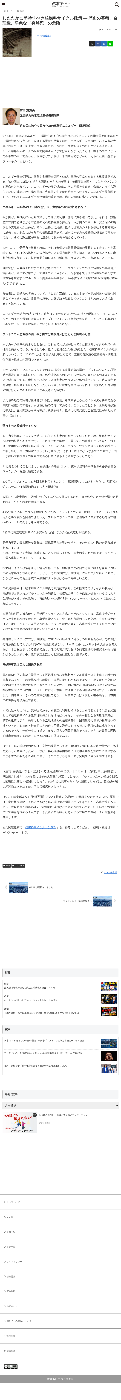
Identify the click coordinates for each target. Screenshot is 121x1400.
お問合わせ (12, 1306)
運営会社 (10, 1336)
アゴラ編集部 (42, 36)
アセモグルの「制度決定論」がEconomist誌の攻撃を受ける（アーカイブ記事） (43, 1053)
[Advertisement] (60, 81)
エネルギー (19, 865)
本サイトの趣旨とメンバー (20, 1321)
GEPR (10, 1217)
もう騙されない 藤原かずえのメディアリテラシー (64, 1115)
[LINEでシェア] (110, 43)
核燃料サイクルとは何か (40, 827)
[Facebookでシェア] (98, 43)
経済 (8, 865)
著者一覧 (11, 1231)
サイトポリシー (14, 1261)
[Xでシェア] (92, 43)
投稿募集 (11, 1276)
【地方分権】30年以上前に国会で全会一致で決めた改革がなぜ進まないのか (42, 1013)
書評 (7, 1029)
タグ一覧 (11, 1246)
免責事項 (11, 1351)
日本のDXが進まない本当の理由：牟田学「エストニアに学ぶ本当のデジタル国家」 (45, 1040)
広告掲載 (11, 1291)
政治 (6, 1009)
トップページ (13, 1202)
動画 (7, 972)
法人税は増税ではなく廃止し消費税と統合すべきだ (29, 987)
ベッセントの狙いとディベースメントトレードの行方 (30, 1000)
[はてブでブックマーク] (104, 43)
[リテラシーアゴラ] (20, 1122)
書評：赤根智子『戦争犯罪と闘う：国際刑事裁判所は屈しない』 (36, 1065)
